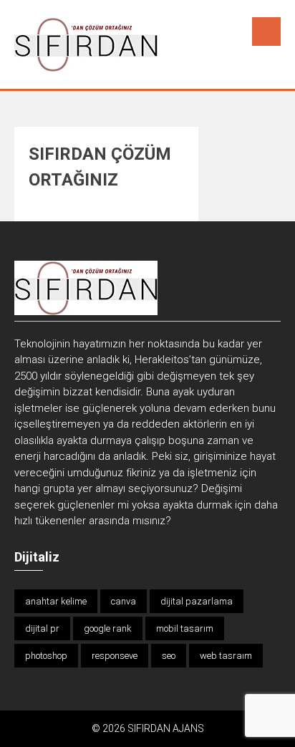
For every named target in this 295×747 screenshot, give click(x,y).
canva (123, 601)
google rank (108, 628)
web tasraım (226, 655)
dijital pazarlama (196, 601)
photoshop (46, 655)
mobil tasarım (184, 628)
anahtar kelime (56, 601)
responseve (114, 655)
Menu (266, 31)
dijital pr (42, 628)
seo (168, 655)
